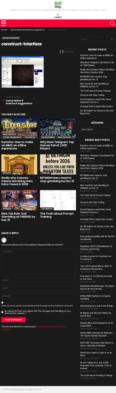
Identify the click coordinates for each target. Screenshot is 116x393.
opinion (7, 173)
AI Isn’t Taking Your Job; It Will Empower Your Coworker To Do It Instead (95, 365)
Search (112, 40)
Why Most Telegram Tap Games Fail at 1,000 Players (57, 145)
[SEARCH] (112, 23)
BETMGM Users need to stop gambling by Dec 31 (57, 179)
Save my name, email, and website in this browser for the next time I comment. (37, 306)
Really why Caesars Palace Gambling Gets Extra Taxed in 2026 (17, 181)
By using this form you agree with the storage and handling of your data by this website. (38, 312)
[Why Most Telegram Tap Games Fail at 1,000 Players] (58, 129)
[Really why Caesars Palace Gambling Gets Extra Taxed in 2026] (19, 164)
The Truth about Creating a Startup (96, 375)
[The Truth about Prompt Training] (58, 200)
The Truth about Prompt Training (57, 215)
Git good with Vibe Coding (92, 95)
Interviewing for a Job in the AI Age (96, 306)
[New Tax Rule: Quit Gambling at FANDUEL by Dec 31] (19, 200)
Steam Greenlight (12, 137)
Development (48, 137)
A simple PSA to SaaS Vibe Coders (96, 106)
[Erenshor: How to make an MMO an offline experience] (19, 129)
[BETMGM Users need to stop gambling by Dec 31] (58, 164)
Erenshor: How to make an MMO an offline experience (17, 145)
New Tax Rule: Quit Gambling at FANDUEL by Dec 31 (18, 217)
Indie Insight (9, 134)
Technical (29, 137)
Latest (58, 17)
